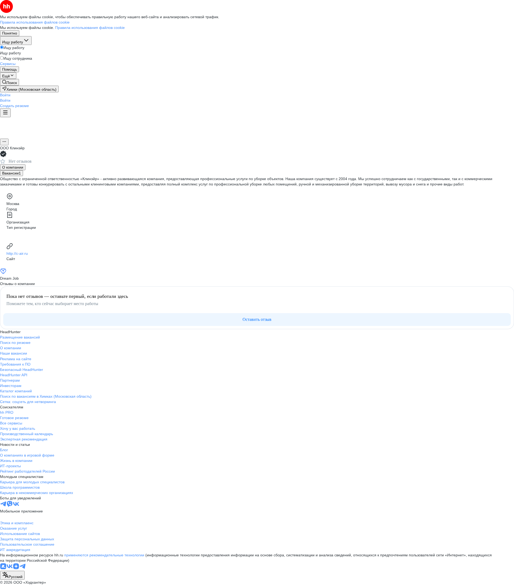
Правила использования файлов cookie (90, 27)
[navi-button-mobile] (5, 112)
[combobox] (12, 575)
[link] (9, 82)
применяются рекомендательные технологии (104, 555)
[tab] (12, 167)
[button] (5, 95)
